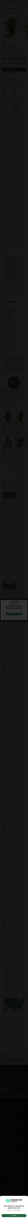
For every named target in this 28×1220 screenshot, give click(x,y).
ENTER (14, 1215)
